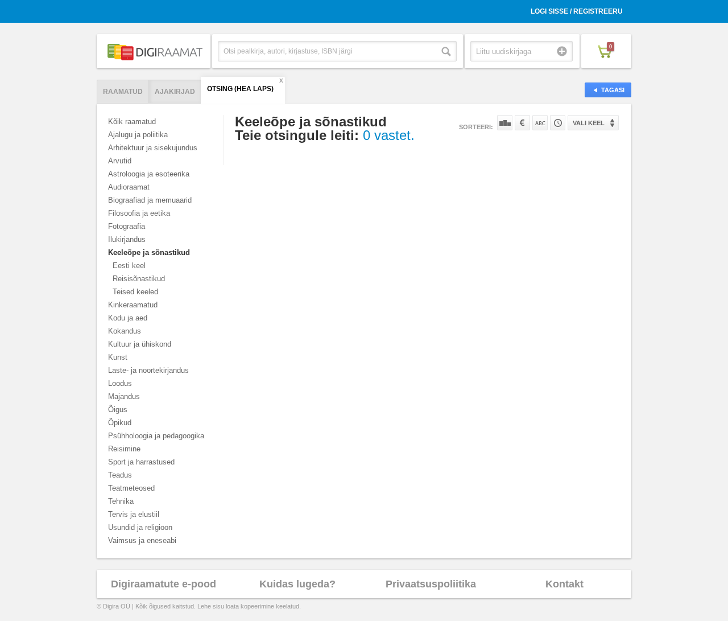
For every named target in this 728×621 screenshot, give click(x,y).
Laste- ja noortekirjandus (148, 370)
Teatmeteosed (131, 488)
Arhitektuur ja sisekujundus (152, 147)
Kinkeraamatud (133, 305)
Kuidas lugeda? (297, 584)
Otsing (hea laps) (240, 89)
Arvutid (119, 161)
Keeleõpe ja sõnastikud (149, 252)
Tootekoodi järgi (557, 122)
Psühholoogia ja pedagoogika (156, 435)
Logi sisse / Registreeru (577, 11)
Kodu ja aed (127, 318)
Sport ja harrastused (141, 462)
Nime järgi (540, 122)
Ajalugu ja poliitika (138, 134)
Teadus (120, 475)
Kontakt (564, 584)
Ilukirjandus (127, 239)
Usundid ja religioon (140, 527)
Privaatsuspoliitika (431, 584)
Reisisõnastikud (139, 278)
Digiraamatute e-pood (163, 584)
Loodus (120, 383)
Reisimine (124, 449)
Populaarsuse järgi (504, 122)
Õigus (117, 409)
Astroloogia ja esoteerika (148, 174)
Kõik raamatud (132, 121)
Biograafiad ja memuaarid (150, 200)
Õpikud (119, 422)
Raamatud (123, 92)
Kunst (117, 357)
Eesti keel (129, 265)
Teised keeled (135, 291)
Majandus (124, 396)
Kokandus (124, 331)
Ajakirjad (175, 92)
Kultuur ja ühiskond (139, 344)
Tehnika (121, 501)
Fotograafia (126, 226)
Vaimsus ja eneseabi (142, 540)
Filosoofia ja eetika (139, 213)
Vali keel (589, 123)
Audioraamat (129, 187)
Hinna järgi (522, 122)
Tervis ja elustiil (133, 514)
